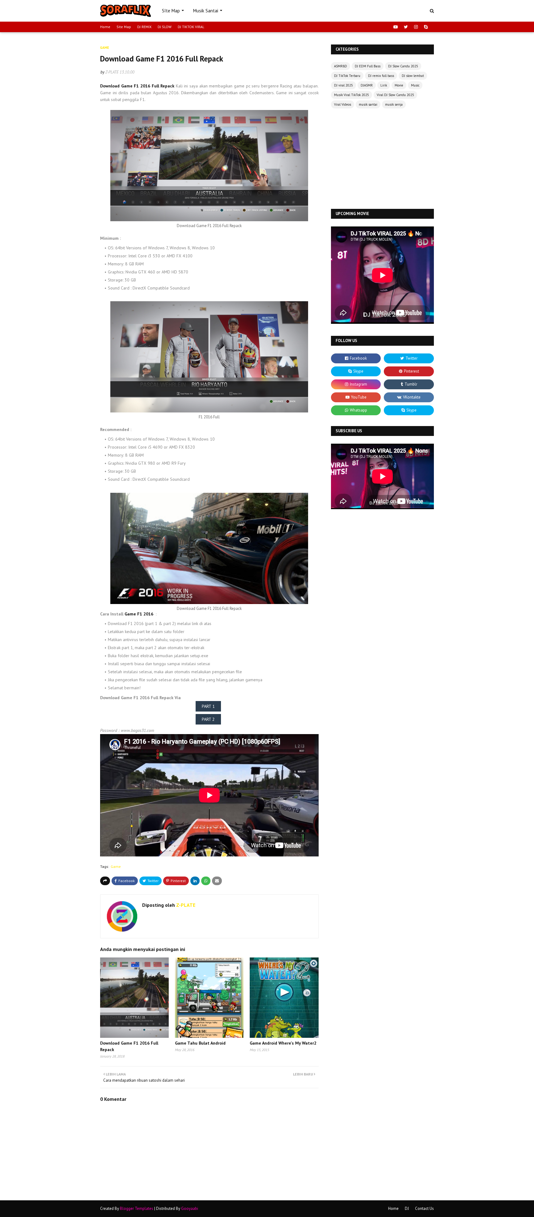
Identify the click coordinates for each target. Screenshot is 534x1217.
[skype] (425, 27)
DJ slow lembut (413, 76)
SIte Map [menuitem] (171, 11)
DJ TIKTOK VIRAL (191, 26)
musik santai (368, 104)
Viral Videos (342, 104)
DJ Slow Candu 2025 (403, 66)
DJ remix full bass (381, 76)
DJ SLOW (165, 26)
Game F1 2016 (139, 614)
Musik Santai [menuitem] (205, 11)
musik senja (394, 104)
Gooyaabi (189, 1208)
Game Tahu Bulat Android (200, 1043)
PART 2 (208, 719)
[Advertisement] (382, 159)
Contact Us (424, 1208)
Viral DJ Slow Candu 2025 (395, 95)
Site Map (124, 26)
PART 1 (208, 706)
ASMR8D (340, 66)
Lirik (383, 85)
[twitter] (405, 27)
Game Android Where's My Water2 (283, 1043)
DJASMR (367, 85)
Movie (399, 85)
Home (105, 26)
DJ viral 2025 (343, 85)
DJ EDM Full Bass (367, 66)
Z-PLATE (112, 72)
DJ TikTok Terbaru (347, 76)
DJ (407, 1208)
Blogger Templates (136, 1208)
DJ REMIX (144, 26)
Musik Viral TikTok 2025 (351, 95)
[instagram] (416, 27)
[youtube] (395, 27)
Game (116, 866)
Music (415, 85)
